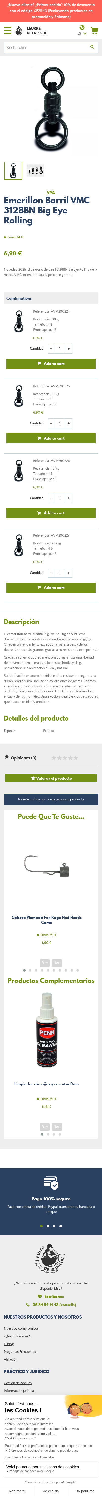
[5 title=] (75, 757)
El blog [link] (9, 1344)
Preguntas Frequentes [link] (20, 1352)
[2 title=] (59, 757)
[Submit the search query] (92, 48)
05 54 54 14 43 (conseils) (54, 1304)
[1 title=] (53, 757)
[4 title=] (70, 757)
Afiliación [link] (11, 1360)
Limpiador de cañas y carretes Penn (46, 1052)
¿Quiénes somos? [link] (17, 1336)
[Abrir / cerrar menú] (7, 30)
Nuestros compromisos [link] (21, 1329)
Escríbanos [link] (54, 1296)
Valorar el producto (51, 778)
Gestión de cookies (18, 1383)
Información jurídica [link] (19, 1391)
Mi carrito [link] (94, 30)
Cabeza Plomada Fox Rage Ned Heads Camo (46, 888)
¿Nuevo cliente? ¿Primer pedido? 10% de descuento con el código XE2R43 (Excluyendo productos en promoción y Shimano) (51, 11)
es (79, 34)
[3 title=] (64, 757)
